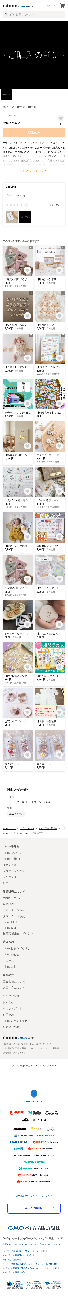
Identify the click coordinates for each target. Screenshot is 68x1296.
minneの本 (9, 966)
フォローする (53, 205)
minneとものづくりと (16, 948)
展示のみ (34, 132)
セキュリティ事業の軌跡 (14, 1272)
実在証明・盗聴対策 (12, 1259)
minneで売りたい (13, 898)
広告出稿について (14, 981)
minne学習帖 (11, 954)
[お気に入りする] (60, 118)
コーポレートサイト (26, 1195)
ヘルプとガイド (12, 1008)
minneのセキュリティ (16, 1020)
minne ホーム (9, 828)
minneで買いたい (13, 858)
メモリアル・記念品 (40, 802)
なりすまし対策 (50, 1268)
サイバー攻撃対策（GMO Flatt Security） (21, 1268)
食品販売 (8, 904)
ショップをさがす (14, 870)
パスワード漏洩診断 (12, 1251)
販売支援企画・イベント (18, 933)
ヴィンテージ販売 (14, 910)
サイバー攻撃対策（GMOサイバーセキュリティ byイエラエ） (30, 1264)
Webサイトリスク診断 (35, 1251)
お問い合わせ (11, 1026)
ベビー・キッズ (15, 802)
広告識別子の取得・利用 (14, 1048)
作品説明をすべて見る (32, 170)
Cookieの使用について (40, 1044)
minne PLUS (11, 922)
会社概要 (55, 1048)
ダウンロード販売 (14, 916)
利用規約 (8, 1014)
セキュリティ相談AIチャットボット (19, 1255)
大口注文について (14, 987)
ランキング (10, 877)
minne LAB (10, 927)
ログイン (50, 5)
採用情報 (7, 1053)
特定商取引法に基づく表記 (15, 1044)
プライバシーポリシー (38, 1048)
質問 (22, 107)
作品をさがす (11, 864)
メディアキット (20, 1053)
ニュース (8, 960)
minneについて (12, 852)
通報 (33, 107)
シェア (10, 107)
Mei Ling (12, 116)
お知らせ (8, 1002)
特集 (5, 883)
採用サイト (46, 1195)
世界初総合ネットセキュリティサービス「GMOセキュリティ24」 (32, 1244)
